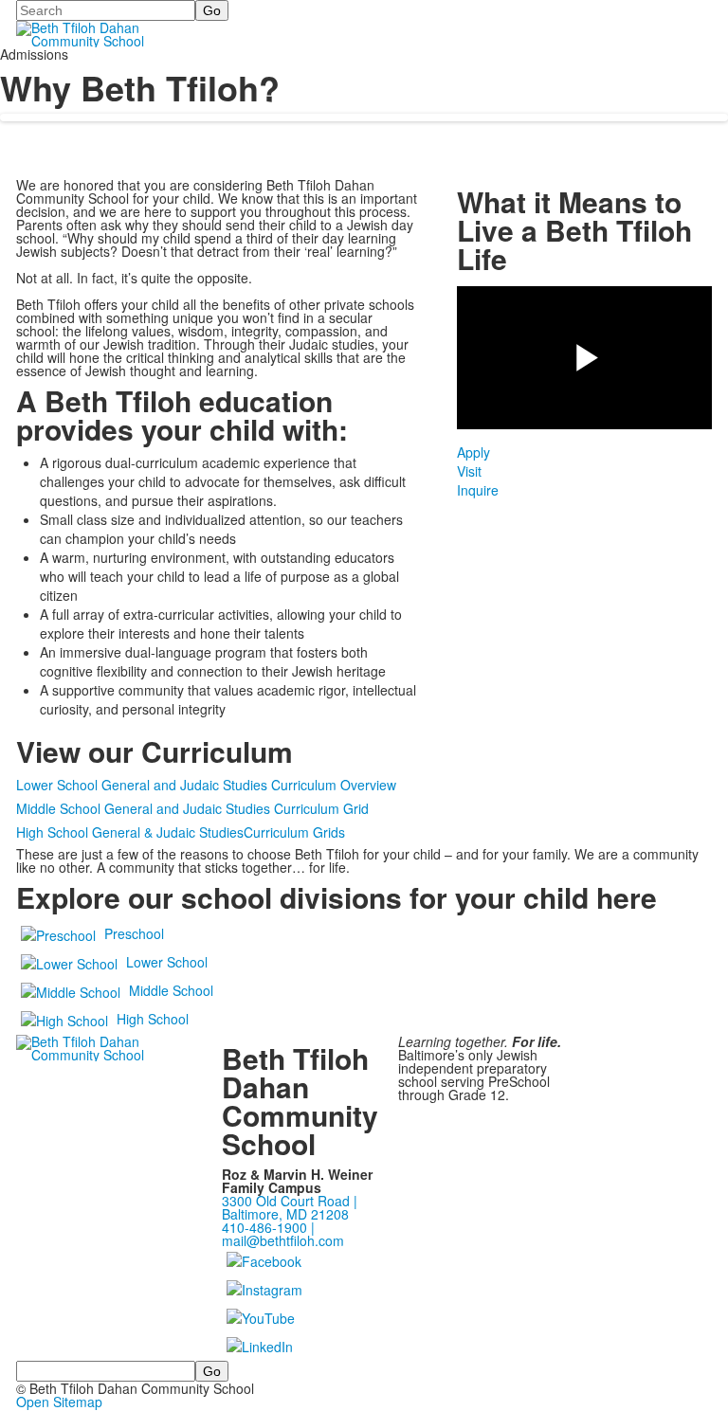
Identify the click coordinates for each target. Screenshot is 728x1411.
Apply (473, 452)
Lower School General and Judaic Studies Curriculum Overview (206, 784)
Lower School (167, 961)
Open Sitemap (59, 1401)
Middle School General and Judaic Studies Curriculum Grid (192, 808)
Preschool (134, 933)
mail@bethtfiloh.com (283, 1240)
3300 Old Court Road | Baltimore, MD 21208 (289, 1207)
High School (153, 1018)
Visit (469, 470)
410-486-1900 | (268, 1227)
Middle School (171, 990)
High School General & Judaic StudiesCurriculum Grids (180, 832)
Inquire (478, 489)
